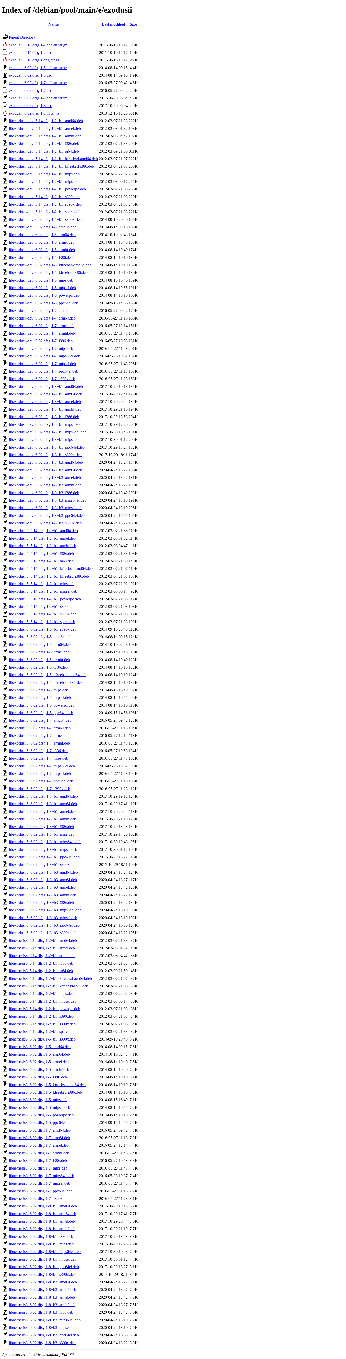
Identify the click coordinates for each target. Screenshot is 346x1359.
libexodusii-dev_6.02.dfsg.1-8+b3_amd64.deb (46, 462)
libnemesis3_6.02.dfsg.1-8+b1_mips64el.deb (45, 1251)
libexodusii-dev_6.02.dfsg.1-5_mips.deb (41, 280)
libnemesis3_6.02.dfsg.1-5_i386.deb (38, 1077)
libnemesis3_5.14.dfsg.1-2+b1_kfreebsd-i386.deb (48, 986)
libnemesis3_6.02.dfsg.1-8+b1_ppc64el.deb (44, 1267)
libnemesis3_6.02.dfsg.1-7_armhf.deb (39, 1153)
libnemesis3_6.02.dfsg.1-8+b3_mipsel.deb (42, 1327)
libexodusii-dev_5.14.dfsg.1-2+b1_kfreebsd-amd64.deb (53, 159)
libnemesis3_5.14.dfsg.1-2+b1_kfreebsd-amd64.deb (50, 978)
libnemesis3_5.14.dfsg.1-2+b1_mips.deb (41, 993)
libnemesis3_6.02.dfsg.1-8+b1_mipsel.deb (42, 1259)
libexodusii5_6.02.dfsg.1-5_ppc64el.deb (41, 713)
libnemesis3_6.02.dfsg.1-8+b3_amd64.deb (43, 1282)
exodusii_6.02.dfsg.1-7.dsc (30, 90)
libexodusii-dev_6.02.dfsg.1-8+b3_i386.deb (44, 493)
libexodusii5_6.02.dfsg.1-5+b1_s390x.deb (42, 629)
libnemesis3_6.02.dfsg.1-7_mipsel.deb (39, 1183)
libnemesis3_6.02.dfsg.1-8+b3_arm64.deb (42, 1289)
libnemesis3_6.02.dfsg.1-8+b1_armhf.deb (42, 1229)
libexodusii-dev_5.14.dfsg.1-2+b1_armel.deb (45, 128)
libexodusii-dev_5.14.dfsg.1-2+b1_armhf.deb (45, 136)
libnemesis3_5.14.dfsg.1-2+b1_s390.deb (41, 1016)
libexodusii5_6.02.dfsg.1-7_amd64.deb (40, 720)
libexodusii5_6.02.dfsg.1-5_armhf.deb (39, 659)
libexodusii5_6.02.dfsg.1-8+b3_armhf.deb (42, 895)
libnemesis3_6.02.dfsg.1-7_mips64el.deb (41, 1176)
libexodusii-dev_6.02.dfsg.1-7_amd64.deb (42, 310)
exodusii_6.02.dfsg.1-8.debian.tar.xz (38, 98)
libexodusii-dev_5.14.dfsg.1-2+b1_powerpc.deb (47, 189)
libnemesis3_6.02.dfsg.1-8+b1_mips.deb (41, 1244)
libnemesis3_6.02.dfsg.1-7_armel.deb (39, 1145)
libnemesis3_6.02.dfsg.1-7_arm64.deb (39, 1138)
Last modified (113, 24)
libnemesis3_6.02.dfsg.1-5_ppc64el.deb (40, 1122)
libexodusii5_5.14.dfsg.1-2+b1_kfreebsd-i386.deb (49, 576)
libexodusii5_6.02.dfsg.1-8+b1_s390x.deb (42, 864)
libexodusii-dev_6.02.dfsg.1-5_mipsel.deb (42, 288)
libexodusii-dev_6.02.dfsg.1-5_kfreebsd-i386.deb (48, 272)
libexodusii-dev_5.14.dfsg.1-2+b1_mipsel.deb (45, 181)
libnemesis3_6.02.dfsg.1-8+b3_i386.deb (41, 1312)
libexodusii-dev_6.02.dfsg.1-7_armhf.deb (42, 333)
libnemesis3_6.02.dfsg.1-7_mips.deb (38, 1168)
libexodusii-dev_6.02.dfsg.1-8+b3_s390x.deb (45, 523)
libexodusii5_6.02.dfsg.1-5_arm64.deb (40, 644)
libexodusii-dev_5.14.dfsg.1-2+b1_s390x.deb (45, 204)
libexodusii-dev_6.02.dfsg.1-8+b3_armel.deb (45, 477)
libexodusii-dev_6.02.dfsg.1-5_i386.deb (41, 257)
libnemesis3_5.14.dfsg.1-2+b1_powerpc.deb (44, 1009)
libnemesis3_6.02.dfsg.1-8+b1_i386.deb (41, 1236)
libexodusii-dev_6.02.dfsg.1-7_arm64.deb (42, 318)
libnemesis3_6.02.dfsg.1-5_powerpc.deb (41, 1115)
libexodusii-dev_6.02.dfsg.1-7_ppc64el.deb (43, 371)
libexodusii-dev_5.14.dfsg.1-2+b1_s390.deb (44, 197)
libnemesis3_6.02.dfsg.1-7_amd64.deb (40, 1130)
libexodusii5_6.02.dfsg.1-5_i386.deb (38, 667)
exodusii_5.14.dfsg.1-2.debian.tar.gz (38, 45)
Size (133, 24)
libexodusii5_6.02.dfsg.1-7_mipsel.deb (40, 773)
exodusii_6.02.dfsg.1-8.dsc (30, 105)
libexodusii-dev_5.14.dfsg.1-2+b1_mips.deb (44, 174)
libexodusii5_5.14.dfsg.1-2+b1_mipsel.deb (43, 591)
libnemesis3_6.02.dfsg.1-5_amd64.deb (40, 1047)
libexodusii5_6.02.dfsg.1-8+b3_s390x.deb (42, 933)
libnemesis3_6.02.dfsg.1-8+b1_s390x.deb (42, 1274)
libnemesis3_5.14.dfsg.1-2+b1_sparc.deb (41, 1031)
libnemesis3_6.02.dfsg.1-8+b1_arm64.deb (42, 1214)
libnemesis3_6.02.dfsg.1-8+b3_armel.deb (42, 1297)
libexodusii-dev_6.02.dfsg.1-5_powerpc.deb (44, 295)
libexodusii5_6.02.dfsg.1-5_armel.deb (39, 652)
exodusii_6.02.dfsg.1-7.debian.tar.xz (38, 83)
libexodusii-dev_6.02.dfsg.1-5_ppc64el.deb (43, 303)
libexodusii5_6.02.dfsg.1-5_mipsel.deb (40, 697)
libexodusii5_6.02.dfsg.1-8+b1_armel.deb (42, 811)
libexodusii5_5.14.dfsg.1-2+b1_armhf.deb (42, 546)
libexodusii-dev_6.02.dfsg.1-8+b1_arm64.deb (45, 394)
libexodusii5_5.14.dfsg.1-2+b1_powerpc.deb (45, 599)
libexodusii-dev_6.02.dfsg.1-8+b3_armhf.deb (45, 485)
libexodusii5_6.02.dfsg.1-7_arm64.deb (40, 728)
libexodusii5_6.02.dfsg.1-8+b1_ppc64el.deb (44, 857)
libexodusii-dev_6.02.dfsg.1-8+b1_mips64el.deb (47, 432)
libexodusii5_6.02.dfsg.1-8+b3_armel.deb (42, 887)
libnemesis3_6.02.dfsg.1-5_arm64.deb (39, 1054)
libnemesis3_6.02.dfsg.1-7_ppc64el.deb (40, 1191)
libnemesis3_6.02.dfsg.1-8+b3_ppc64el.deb (44, 1335)
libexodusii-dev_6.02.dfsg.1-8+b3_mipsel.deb (45, 508)
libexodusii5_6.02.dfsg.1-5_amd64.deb (40, 637)
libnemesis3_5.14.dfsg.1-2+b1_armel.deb (42, 948)
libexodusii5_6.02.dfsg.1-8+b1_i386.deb (41, 826)
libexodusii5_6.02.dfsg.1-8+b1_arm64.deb (43, 804)
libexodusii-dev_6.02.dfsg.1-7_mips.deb (41, 348)
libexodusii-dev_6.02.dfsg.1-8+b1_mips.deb (44, 424)
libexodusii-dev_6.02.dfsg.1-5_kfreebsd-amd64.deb (50, 265)
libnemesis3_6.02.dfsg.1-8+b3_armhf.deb (42, 1305)
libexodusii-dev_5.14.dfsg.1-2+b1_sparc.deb (44, 212)
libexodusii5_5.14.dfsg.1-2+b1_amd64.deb (43, 530)
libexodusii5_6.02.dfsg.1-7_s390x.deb (39, 789)
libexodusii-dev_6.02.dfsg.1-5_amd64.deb (42, 227)
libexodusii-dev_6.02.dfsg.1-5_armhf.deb (42, 250)
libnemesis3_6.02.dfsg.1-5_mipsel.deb (39, 1107)
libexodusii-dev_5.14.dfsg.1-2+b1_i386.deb (44, 143)
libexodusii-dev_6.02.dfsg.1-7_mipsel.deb (42, 364)
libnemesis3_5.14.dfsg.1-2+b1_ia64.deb (41, 971)
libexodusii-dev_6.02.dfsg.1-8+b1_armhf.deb (45, 409)
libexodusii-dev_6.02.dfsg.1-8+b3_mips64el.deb (47, 500)
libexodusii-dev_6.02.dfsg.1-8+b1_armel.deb (45, 401)
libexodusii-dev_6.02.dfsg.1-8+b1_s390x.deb (45, 455)
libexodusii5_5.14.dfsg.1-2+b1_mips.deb (41, 584)
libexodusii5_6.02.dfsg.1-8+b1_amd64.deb (43, 796)
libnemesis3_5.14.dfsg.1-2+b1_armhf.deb (42, 955)
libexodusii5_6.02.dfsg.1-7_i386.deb (38, 751)
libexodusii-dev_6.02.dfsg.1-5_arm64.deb (42, 234)
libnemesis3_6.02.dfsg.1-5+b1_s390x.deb (42, 1039)
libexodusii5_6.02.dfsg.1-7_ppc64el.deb (41, 781)
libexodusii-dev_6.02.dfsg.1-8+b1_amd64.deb (46, 386)
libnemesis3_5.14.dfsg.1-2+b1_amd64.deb (43, 940)
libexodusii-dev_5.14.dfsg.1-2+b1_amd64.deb (46, 121)
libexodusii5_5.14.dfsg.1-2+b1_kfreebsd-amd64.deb (51, 568)
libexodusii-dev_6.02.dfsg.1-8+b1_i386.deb (44, 417)
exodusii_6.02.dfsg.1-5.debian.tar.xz (38, 68)
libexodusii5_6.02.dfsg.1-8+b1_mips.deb (41, 834)
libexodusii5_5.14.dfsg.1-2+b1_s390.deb (41, 606)
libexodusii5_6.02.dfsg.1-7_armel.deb (39, 735)
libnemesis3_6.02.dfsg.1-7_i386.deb (38, 1160)
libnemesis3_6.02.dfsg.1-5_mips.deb (38, 1100)
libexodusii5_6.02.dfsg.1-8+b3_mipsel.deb (43, 918)
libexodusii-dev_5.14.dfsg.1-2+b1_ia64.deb (44, 151)
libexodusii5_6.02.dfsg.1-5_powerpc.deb (41, 705)
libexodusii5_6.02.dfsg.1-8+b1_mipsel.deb (43, 849)
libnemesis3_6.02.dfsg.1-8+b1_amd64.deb (43, 1206)
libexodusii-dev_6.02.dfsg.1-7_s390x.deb (42, 379)
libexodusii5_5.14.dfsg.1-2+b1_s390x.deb (42, 614)
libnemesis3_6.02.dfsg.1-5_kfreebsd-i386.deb (45, 1092)
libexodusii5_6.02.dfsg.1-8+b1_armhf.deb (42, 819)
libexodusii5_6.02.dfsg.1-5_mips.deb (38, 690)
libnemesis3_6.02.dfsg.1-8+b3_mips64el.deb (45, 1320)
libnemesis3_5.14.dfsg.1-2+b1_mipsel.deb (42, 1001)
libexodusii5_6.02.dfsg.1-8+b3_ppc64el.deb (44, 925)
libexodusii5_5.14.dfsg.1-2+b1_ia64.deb (41, 561)
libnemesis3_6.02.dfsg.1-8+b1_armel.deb (42, 1221)
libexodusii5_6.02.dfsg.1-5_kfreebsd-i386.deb (46, 682)
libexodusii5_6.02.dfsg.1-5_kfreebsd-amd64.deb (47, 675)
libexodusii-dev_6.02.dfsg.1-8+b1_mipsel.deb (45, 439)
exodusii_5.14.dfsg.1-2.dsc (30, 52)
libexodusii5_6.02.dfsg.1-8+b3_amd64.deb (43, 872)
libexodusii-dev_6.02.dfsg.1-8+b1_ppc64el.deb (47, 447)
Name (53, 24)
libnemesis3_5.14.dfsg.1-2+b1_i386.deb (41, 963)
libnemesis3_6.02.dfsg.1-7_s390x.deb (39, 1198)
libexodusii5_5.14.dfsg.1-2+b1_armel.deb (42, 538)
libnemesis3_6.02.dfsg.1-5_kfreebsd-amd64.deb (47, 1084)
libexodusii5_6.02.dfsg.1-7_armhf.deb (39, 743)
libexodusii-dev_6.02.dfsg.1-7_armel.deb (41, 326)
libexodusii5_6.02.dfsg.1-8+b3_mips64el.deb (45, 910)
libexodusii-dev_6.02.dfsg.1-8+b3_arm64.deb (45, 470)
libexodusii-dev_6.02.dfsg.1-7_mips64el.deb (44, 356)
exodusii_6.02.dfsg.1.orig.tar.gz (34, 113)
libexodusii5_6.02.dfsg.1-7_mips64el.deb (42, 766)
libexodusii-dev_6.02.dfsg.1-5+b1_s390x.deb (45, 219)
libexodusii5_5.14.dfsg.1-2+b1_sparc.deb (42, 622)
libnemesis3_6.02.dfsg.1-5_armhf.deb (39, 1069)
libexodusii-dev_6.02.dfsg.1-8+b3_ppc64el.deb (47, 515)
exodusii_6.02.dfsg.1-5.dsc (30, 75)
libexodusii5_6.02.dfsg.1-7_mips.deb (38, 758)
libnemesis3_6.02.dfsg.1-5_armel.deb (39, 1062)
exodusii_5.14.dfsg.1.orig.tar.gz (34, 60)
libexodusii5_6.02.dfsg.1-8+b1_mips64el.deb (45, 842)
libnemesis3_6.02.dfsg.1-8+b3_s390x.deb (42, 1343)
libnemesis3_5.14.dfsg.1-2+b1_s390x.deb (42, 1024)
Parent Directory (22, 37)
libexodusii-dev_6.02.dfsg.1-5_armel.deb (41, 242)
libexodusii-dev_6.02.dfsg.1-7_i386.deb (41, 341)
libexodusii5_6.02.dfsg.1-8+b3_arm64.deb (43, 880)
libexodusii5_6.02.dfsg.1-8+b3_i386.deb (41, 902)
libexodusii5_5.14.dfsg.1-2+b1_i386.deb (41, 553)
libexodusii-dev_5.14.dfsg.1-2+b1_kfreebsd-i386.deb (51, 166)
